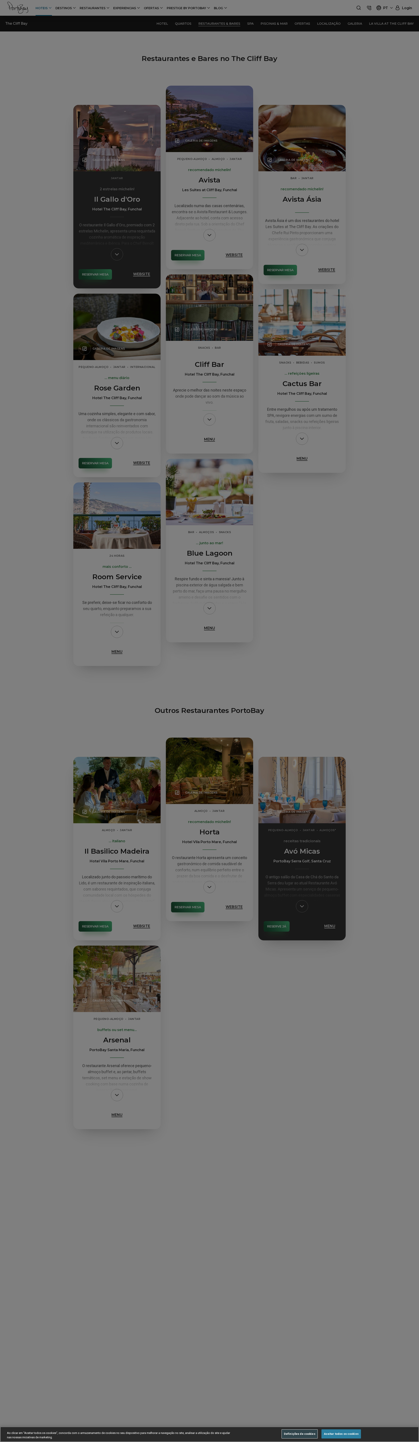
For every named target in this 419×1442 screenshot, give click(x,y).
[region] (209, 1434)
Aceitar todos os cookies (341, 1433)
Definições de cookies (299, 1433)
